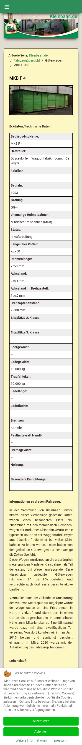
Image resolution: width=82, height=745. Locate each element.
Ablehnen (41, 732)
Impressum (59, 740)
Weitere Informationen (31, 740)
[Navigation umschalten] (7, 6)
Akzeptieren (41, 721)
